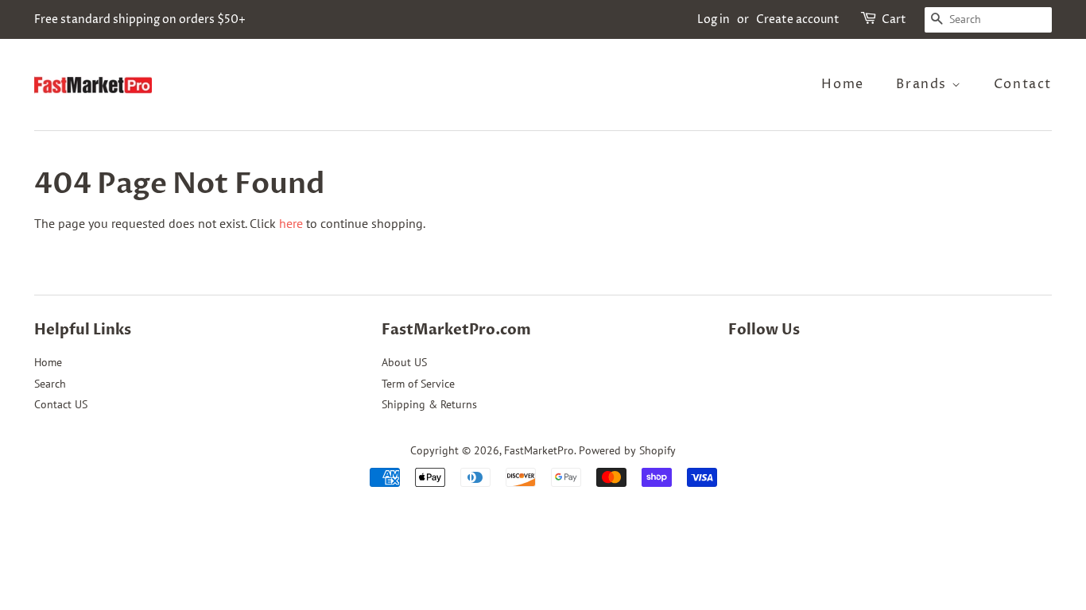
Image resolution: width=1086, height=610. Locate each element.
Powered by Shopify (627, 450)
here (291, 223)
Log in (713, 19)
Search (50, 383)
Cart (894, 19)
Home (842, 84)
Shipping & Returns (429, 404)
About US (404, 362)
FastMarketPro (539, 450)
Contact (1023, 84)
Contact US (60, 404)
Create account (798, 19)
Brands (923, 84)
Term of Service (418, 383)
